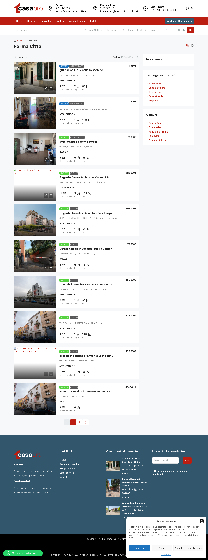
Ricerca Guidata (77, 21)
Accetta (139, 548)
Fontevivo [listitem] (153, 136)
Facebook (90, 539)
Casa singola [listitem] (155, 96)
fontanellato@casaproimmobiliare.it (119, 11)
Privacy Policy (166, 555)
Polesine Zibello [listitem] (157, 140)
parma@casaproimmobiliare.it (71, 11)
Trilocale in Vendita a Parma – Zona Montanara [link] (88, 284)
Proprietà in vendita (69, 464)
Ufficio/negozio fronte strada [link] (78, 142)
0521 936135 (107, 8)
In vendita (46, 21)
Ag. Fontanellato (76, 66)
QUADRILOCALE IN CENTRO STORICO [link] (81, 70)
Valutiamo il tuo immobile (179, 21)
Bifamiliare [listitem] (154, 92)
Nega (162, 548)
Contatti (93, 21)
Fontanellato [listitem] (155, 127)
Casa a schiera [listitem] (156, 87)
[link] (35, 78)
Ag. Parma (74, 173)
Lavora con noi (67, 473)
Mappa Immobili (68, 468)
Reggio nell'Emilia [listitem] (158, 131)
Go (190, 30)
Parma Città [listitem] (155, 123)
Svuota (181, 30)
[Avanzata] (172, 30)
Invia (187, 460)
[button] (201, 520)
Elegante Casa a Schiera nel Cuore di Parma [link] (86, 177)
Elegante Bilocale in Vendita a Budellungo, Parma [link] (90, 213)
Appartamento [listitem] (156, 83)
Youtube (122, 539)
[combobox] (94, 30)
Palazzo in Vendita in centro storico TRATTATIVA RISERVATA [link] (96, 391)
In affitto (60, 21)
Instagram (106, 539)
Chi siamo (32, 21)
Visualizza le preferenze (188, 548)
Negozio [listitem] (153, 100)
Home (19, 21)
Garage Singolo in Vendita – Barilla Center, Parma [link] (90, 249)
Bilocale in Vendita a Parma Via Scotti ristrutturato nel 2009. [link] (97, 356)
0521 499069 (62, 8)
